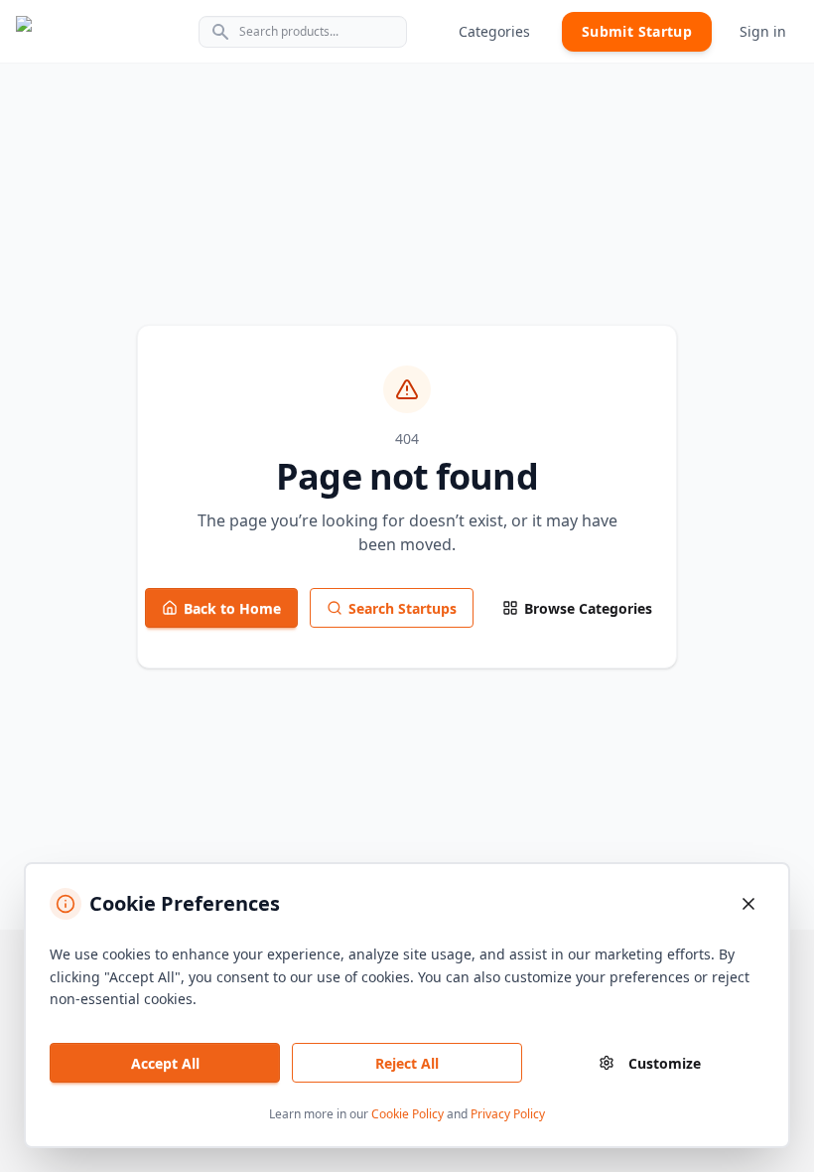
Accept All (165, 1063)
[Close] (748, 904)
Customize (664, 1063)
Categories (494, 31)
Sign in (763, 31)
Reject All (407, 1063)
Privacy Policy (508, 1113)
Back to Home (232, 608)
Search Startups (402, 608)
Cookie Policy (407, 1113)
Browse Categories (588, 608)
